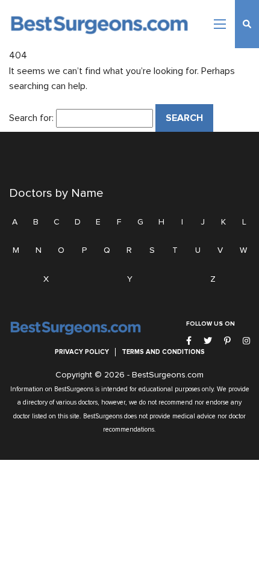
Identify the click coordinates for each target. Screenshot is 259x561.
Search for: (31, 118)
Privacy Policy (82, 352)
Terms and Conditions (163, 352)
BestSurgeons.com (168, 375)
